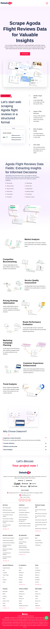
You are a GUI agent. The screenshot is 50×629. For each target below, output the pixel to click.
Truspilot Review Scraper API (40, 525)
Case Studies (38, 540)
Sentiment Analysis (23, 514)
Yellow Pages (6, 575)
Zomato (37, 567)
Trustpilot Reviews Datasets (7, 553)
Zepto (4, 603)
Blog (36, 538)
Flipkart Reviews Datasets (8, 538)
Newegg (21, 575)
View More (5, 528)
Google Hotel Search (23, 605)
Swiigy (4, 605)
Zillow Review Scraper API (41, 519)
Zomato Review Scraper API (40, 516)
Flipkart (20, 582)
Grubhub (37, 577)
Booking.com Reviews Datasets (7, 549)
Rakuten (21, 579)
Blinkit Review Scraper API (41, 513)
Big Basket (5, 591)
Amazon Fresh (6, 600)
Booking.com (22, 593)
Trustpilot (5, 572)
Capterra (5, 579)
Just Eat (37, 582)
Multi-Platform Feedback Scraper (8, 522)
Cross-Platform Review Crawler (8, 515)
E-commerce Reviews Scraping (24, 538)
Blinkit (4, 593)
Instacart (5, 596)
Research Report (39, 542)
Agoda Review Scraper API (41, 522)
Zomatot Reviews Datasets (9, 542)
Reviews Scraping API (24, 507)
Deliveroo (37, 575)
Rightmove (37, 605)
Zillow (36, 591)
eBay (20, 570)
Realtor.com (38, 593)
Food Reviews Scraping (24, 549)
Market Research (23, 510)
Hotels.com (21, 598)
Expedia (21, 596)
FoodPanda (37, 570)
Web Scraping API (7, 507)
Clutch (4, 582)
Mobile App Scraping (7, 510)
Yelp (4, 570)
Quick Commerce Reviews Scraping (23, 546)
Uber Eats (37, 572)
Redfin (36, 596)
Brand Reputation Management (23, 520)
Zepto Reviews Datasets (8, 540)
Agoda (20, 600)
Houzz (36, 603)
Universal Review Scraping (9, 512)
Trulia (36, 598)
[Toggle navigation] (47, 3)
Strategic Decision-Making (25, 523)
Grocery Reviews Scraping (22, 542)
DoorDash (37, 579)
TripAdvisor (21, 591)
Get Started (25, 53)
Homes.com (37, 600)
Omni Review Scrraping (8, 518)
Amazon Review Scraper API (40, 510)
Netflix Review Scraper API (41, 528)
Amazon (21, 567)
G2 (3, 577)
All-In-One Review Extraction (7, 526)
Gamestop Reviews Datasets (7, 557)
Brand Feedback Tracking (24, 525)
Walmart (21, 577)
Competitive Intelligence (24, 512)
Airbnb (20, 603)
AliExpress (21, 572)
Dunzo (4, 598)
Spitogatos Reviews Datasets (7, 546)
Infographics (38, 545)
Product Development (24, 517)
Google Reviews (6, 567)
